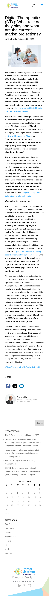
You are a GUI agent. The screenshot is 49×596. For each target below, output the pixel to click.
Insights (8, 541)
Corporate (9, 528)
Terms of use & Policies (23, 581)
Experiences (10, 537)
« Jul (7, 513)
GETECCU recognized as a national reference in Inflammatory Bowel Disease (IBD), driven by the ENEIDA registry (22, 471)
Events (8, 532)
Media (7, 549)
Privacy (16, 577)
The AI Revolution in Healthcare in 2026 (22, 435)
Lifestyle (8, 545)
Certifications (10, 524)
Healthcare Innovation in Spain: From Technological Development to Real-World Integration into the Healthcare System (23, 442)
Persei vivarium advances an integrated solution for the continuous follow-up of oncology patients (22, 453)
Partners (8, 553)
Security (28, 577)
